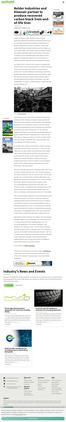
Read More (8, 324)
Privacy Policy (18, 414)
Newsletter (18, 285)
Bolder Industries (22, 114)
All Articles (8, 285)
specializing (46, 251)
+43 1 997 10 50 (11, 384)
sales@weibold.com (12, 381)
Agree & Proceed (33, 418)
